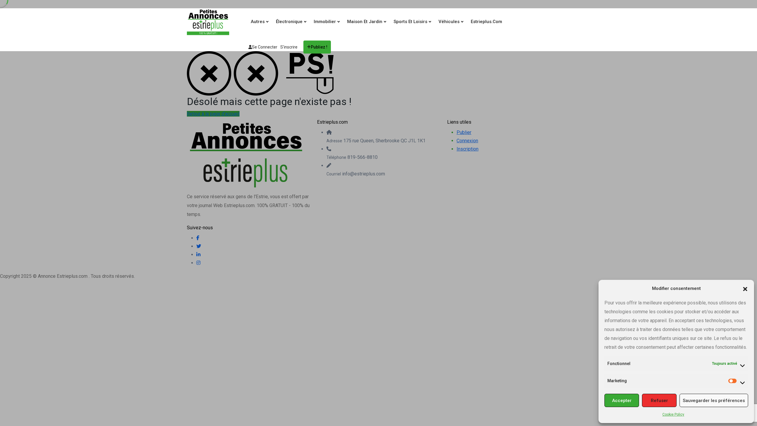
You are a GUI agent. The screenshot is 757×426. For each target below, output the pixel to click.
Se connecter (264, 47)
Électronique (290, 21)
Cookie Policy (673, 414)
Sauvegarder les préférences (714, 400)
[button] (745, 288)
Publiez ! (319, 47)
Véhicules (450, 21)
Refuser (659, 400)
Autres (258, 21)
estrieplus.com (486, 21)
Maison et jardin (365, 21)
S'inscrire (288, 47)
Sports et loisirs (411, 21)
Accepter (622, 400)
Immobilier (325, 21)
